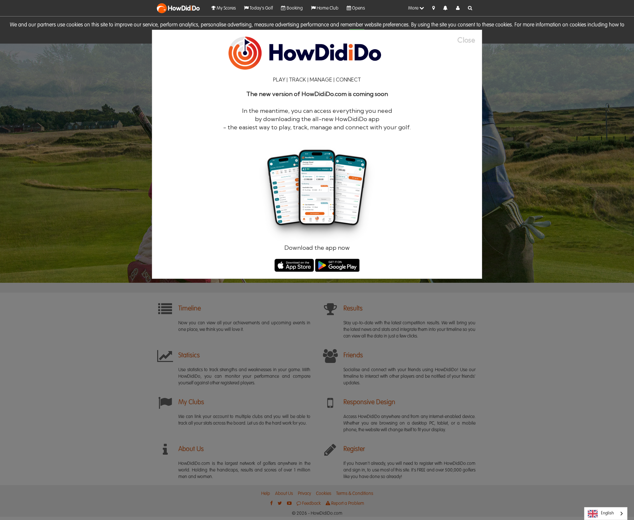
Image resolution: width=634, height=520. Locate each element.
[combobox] (605, 513)
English (607, 513)
